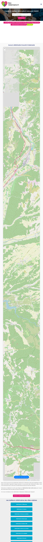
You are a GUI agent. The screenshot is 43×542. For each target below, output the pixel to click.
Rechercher (21, 18)
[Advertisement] (21, 34)
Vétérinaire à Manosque (21, 518)
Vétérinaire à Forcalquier (21, 533)
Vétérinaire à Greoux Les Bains (21, 514)
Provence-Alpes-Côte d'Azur (32, 22)
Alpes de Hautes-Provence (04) (19, 24)
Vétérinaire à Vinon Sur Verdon (22, 528)
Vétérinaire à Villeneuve (21, 504)
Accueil (6, 22)
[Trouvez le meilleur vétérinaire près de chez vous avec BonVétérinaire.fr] (10, 7)
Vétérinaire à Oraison (21, 509)
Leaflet (28, 480)
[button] (4, 48)
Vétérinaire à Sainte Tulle (21, 523)
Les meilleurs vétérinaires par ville (17, 22)
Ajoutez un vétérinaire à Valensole (21, 495)
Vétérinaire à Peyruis (21, 538)
